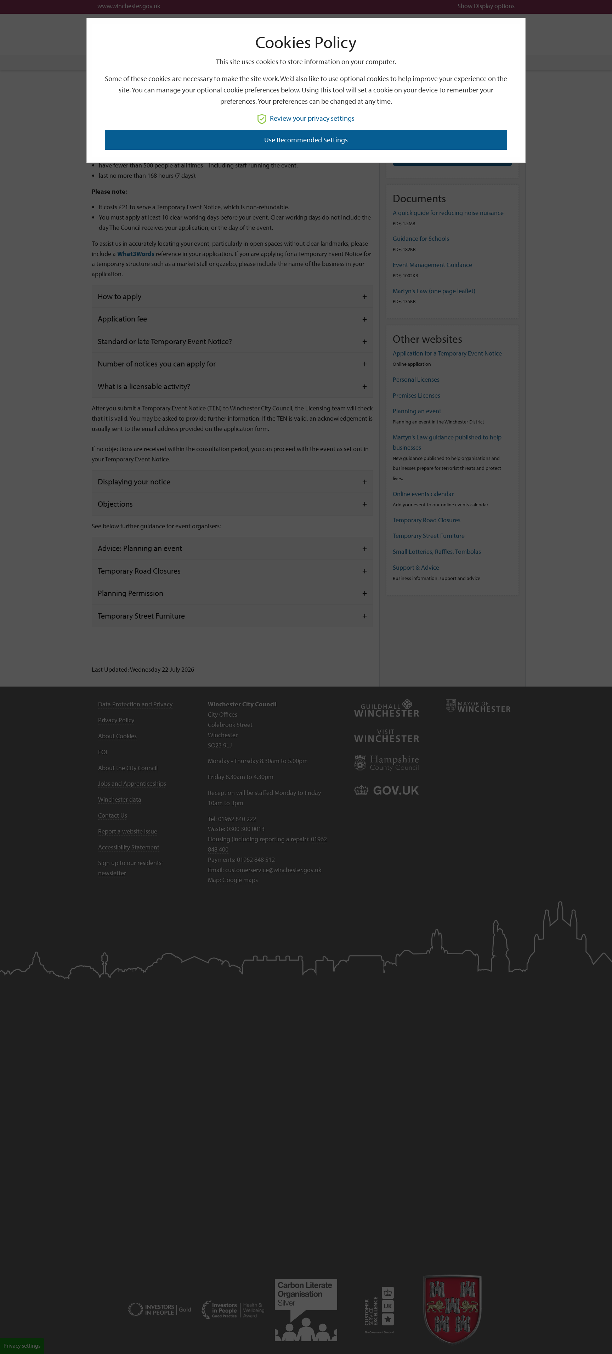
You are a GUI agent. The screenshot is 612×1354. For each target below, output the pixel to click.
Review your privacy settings (312, 118)
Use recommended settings (306, 139)
